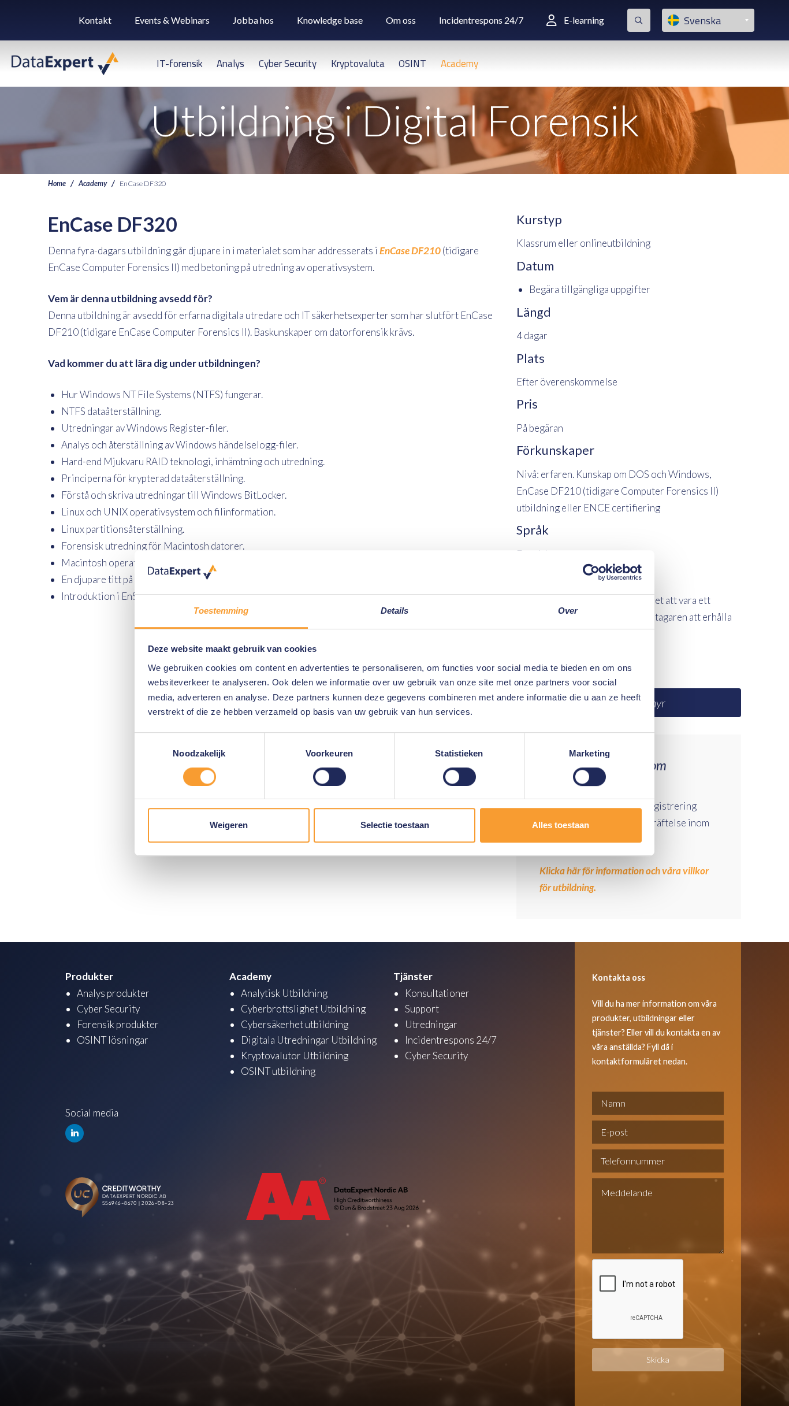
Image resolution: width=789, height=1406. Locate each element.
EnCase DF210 (410, 250)
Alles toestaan (560, 825)
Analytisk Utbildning (284, 993)
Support (422, 1009)
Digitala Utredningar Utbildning (309, 1040)
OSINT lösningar (112, 1040)
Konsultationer (437, 993)
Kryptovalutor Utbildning (294, 1055)
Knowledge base (330, 19)
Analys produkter (113, 993)
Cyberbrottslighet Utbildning (303, 1009)
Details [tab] (395, 611)
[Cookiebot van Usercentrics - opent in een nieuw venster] (591, 572)
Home (57, 183)
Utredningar (431, 1024)
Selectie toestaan (394, 825)
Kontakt (95, 19)
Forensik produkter (118, 1024)
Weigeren (229, 825)
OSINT (412, 63)
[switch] (329, 776)
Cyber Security (288, 63)
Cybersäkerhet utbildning (294, 1024)
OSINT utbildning (278, 1071)
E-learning (584, 19)
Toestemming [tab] (220, 611)
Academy (459, 63)
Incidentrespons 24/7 (481, 19)
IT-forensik (180, 63)
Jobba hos (253, 19)
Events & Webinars (172, 19)
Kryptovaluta (358, 63)
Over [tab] (568, 611)
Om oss (401, 19)
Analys (230, 63)
